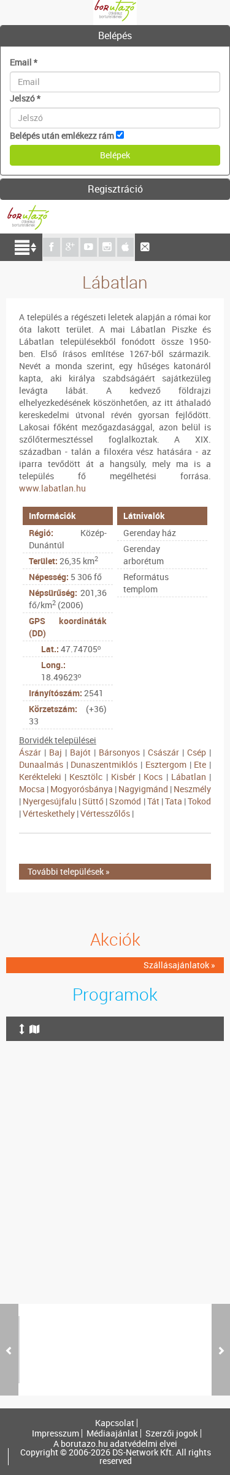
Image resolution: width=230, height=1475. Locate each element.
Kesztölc (85, 776)
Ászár (30, 752)
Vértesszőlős (105, 813)
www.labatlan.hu (52, 488)
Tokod (199, 801)
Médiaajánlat (112, 1433)
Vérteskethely (49, 813)
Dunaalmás (41, 764)
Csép (196, 752)
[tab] (115, 36)
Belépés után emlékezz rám (62, 135)
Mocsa (32, 789)
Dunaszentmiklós (104, 764)
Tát (153, 801)
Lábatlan (188, 776)
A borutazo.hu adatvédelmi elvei (115, 1444)
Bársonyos (119, 752)
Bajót (80, 752)
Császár (163, 752)
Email (23, 62)
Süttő (93, 801)
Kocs (153, 776)
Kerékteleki (40, 776)
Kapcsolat (114, 1423)
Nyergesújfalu (50, 801)
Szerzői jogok (171, 1433)
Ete (200, 764)
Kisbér (123, 776)
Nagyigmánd (143, 789)
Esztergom (165, 764)
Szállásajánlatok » (179, 965)
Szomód (125, 801)
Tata (173, 801)
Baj (55, 752)
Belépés (115, 35)
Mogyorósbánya (81, 789)
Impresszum (55, 1433)
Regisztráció (115, 189)
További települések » (69, 871)
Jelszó (25, 98)
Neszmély (192, 789)
